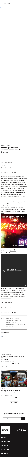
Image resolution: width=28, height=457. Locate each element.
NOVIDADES (4, 453)
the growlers (10, 327)
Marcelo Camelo (10, 324)
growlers (18, 320)
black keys (9, 318)
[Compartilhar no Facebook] (10, 172)
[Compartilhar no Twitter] (12, 172)
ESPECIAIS (4, 445)
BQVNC (8, 145)
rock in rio (22, 324)
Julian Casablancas (12, 322)
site (19, 296)
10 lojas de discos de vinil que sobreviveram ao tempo (10, 391)
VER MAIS (14, 402)
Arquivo (3, 145)
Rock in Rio (13, 251)
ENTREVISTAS (5, 441)
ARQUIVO (4, 437)
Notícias (8, 354)
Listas (3, 388)
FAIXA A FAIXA (6, 449)
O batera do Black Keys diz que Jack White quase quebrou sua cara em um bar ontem (13, 357)
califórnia (9, 320)
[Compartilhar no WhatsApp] (15, 172)
